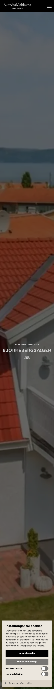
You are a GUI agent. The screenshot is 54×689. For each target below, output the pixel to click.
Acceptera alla (27, 653)
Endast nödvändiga (27, 661)
